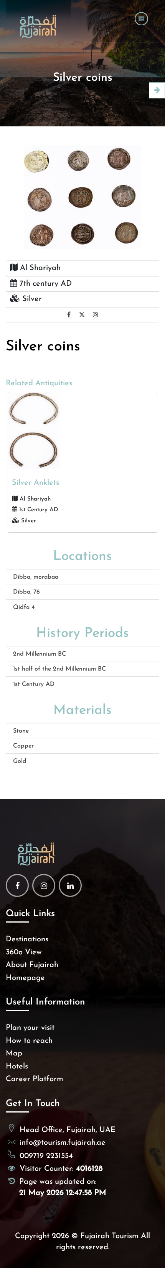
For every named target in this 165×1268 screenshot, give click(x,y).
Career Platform (34, 1079)
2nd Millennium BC (39, 654)
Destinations (27, 939)
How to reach (29, 1041)
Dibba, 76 (26, 592)
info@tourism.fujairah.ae (63, 1143)
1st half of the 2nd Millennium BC (59, 669)
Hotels (17, 1066)
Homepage (25, 978)
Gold (19, 761)
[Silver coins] (82, 197)
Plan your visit (30, 1028)
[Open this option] (157, 90)
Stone (21, 731)
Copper (23, 746)
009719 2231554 (46, 1156)
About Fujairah (32, 965)
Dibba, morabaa (35, 577)
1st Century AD (33, 684)
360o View (24, 952)
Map (14, 1053)
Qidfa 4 (24, 607)
